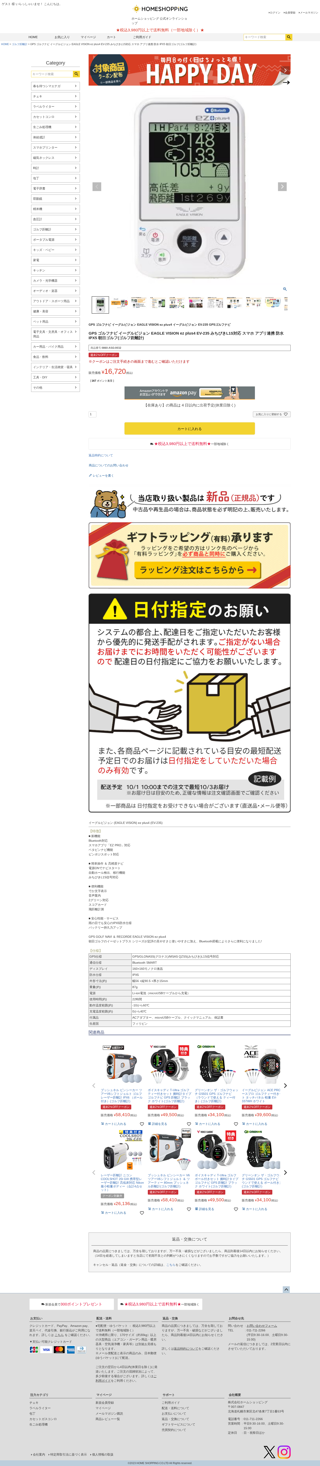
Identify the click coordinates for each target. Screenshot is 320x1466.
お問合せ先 (236, 1318)
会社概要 (235, 1395)
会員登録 (290, 12)
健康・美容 (40, 311)
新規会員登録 (105, 1402)
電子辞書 (39, 188)
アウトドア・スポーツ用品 (51, 301)
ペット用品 (40, 321)
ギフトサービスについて (178, 1424)
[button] (94, 1085)
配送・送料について (175, 1408)
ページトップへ (286, 1289)
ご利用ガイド (142, 37)
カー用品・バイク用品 (48, 346)
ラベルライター (43, 106)
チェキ (37, 96)
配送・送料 (104, 1318)
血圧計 (37, 219)
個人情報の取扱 (102, 1454)
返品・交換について (175, 1419)
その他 (37, 387)
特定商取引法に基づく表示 (68, 1454)
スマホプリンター (45, 147)
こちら (170, 1264)
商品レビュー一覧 (108, 1419)
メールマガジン (309, 12)
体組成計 (39, 137)
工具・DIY (40, 377)
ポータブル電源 (43, 239)
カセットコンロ (43, 116)
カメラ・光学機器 (45, 280)
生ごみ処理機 (42, 127)
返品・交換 (170, 1318)
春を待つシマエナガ (47, 86)
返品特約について (101, 455)
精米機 (37, 209)
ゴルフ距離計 (19, 44)
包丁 (36, 178)
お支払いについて (174, 1413)
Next (285, 70)
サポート (169, 1395)
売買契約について (174, 1430)
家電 (36, 260)
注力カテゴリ (39, 1395)
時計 (36, 168)
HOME (33, 37)
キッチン (39, 270)
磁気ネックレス (43, 157)
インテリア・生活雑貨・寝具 (53, 367)
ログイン (275, 12)
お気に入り (62, 37)
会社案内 (39, 1454)
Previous (93, 70)
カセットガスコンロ (43, 1419)
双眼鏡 (37, 198)
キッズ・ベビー (43, 250)
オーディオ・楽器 (45, 291)
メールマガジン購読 (109, 1413)
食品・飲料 (40, 357)
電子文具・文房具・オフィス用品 (53, 334)
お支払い (36, 1318)
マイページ (88, 37)
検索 (288, 37)
